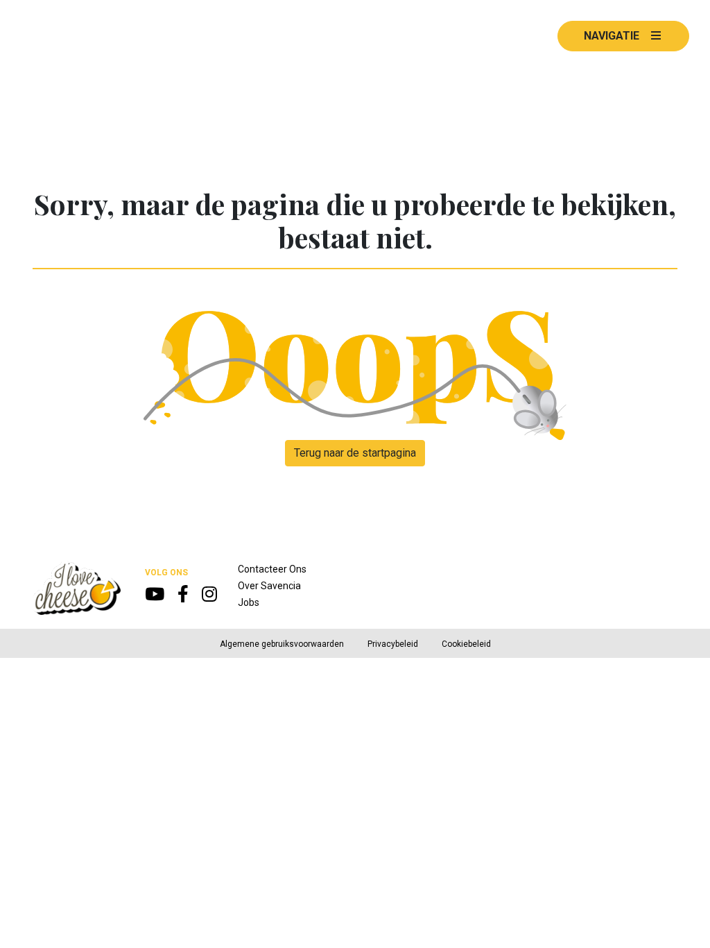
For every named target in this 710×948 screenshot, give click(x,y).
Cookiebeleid (466, 644)
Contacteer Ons (272, 569)
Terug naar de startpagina (355, 452)
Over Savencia (269, 585)
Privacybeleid (392, 644)
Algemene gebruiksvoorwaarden (282, 644)
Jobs (248, 602)
